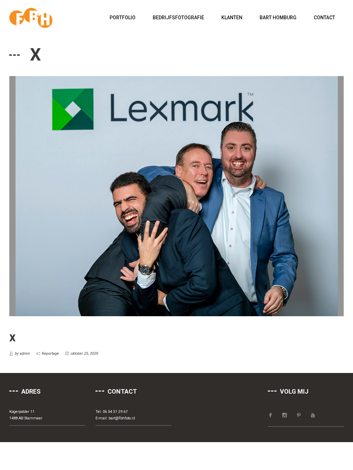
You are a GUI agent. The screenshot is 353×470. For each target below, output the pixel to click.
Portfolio (122, 17)
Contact (324, 17)
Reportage (50, 353)
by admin (22, 353)
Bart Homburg (278, 17)
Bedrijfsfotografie (178, 17)
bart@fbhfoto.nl (122, 418)
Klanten (231, 17)
